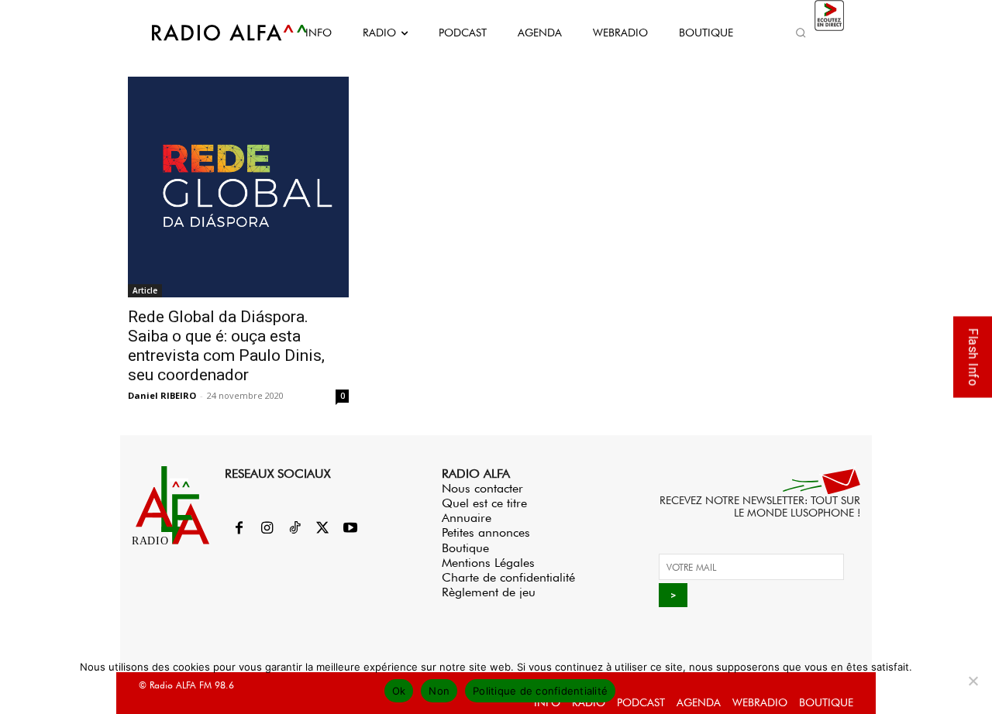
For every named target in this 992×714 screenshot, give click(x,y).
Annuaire (466, 517)
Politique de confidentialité (540, 691)
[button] (800, 32)
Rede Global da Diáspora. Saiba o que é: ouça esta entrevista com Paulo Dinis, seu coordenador (226, 345)
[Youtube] (350, 529)
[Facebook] (239, 529)
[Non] (972, 680)
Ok (399, 691)
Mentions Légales (488, 562)
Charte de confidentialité (508, 577)
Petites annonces (486, 532)
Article (145, 290)
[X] (322, 529)
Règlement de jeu (489, 592)
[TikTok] (294, 529)
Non (439, 691)
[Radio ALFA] (211, 32)
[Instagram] (267, 529)
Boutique (465, 548)
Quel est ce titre (484, 503)
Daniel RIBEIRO (162, 395)
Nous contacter (482, 488)
